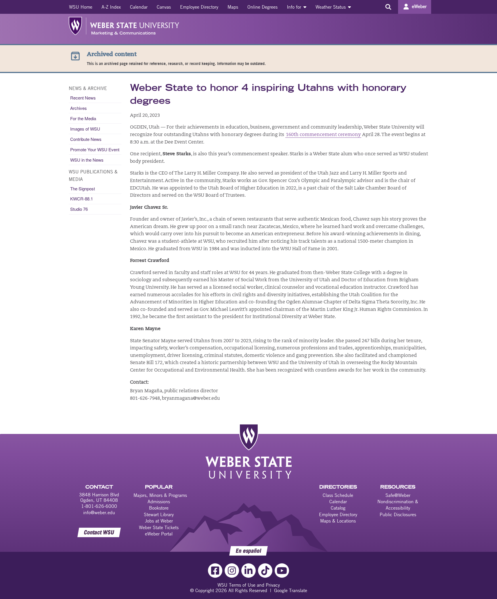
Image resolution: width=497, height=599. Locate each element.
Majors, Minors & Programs (160, 495)
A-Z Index (111, 7)
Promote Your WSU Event (94, 149)
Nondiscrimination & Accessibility (397, 505)
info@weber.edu (99, 512)
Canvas (164, 7)
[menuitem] (80, 6)
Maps (233, 7)
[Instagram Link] (232, 570)
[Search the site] (388, 7)
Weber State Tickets (159, 527)
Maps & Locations (338, 521)
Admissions (159, 501)
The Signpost (82, 188)
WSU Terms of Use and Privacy (248, 585)
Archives (78, 108)
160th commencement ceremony (323, 135)
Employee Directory (199, 7)
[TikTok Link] (265, 570)
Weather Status (331, 7)
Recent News (83, 98)
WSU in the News (87, 160)
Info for (295, 7)
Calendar (139, 7)
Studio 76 (79, 209)
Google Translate (290, 590)
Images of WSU (85, 129)
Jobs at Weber (159, 521)
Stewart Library (159, 514)
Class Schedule (338, 495)
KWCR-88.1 (81, 199)
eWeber (419, 6)
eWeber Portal (159, 534)
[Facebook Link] (215, 570)
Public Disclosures (398, 514)
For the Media (83, 118)
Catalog (338, 508)
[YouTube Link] (282, 570)
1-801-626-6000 (99, 506)
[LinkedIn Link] (248, 570)
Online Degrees (262, 7)
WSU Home (80, 7)
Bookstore (159, 508)
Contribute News (86, 139)
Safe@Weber (397, 495)
